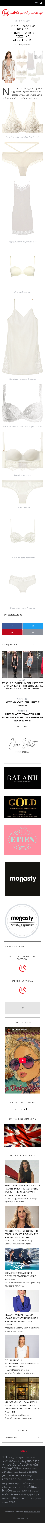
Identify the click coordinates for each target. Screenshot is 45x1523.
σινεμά (35, 1494)
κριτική (31, 1483)
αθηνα (6, 1471)
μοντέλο (22, 1487)
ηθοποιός (39, 1480)
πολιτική (36, 1491)
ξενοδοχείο (9, 1490)
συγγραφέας (6, 1498)
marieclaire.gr (15, 614)
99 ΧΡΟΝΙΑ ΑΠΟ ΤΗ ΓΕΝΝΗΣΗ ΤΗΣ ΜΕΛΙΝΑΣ (22, 702)
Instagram (20, 1457)
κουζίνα (25, 1483)
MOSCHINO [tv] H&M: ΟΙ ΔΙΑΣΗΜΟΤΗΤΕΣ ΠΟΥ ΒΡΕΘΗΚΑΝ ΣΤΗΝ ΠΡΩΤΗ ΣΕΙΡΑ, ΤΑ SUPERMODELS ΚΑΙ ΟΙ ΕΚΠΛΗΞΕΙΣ (22, 686)
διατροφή (28, 1476)
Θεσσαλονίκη (18, 1461)
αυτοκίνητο (14, 1472)
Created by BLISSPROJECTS (32, 1512)
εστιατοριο (11, 1479)
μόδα (30, 1487)
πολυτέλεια (10, 1494)
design (11, 1457)
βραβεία (32, 1471)
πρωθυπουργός (25, 1495)
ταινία (23, 1498)
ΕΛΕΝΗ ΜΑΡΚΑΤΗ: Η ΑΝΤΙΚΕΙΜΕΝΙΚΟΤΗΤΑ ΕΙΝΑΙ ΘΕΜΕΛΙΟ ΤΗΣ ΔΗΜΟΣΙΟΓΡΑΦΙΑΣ (22, 1363)
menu (27, 1457)
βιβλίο (22, 1471)
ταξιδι (39, 1498)
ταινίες (32, 1498)
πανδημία (28, 1491)
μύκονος (37, 1487)
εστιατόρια (28, 1479)
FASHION (17, 21)
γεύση (21, 1475)
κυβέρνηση (7, 1487)
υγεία (12, 1501)
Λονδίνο (26, 1464)
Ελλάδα (6, 1461)
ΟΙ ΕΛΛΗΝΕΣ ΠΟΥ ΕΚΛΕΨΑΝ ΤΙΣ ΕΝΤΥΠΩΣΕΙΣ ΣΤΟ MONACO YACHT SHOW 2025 (20, 1276)
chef (4, 1457)
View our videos (22, 1109)
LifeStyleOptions (24, 44)
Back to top (20, 1518)
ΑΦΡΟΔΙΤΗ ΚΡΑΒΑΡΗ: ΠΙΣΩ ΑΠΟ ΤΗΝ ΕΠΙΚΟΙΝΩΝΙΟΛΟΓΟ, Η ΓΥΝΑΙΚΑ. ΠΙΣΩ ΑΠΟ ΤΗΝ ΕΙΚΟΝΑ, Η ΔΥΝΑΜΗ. (21, 1234)
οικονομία (20, 1491)
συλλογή (15, 1498)
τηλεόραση (5, 1502)
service (32, 1458)
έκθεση (28, 1468)
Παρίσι (21, 1468)
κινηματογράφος (11, 1483)
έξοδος (34, 1468)
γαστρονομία (10, 1475)
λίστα (15, 1487)
